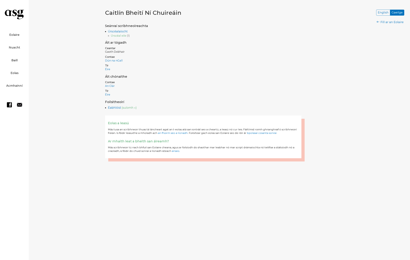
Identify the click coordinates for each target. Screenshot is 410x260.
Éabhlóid (114, 107)
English (383, 12)
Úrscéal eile (118, 35)
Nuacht (14, 47)
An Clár (110, 85)
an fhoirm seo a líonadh (173, 132)
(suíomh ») (129, 107)
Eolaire (14, 35)
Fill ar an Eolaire (392, 22)
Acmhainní (14, 85)
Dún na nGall (114, 60)
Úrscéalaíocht (118, 31)
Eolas (14, 73)
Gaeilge (397, 12)
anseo (175, 150)
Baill (14, 60)
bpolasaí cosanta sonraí (262, 132)
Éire (107, 69)
